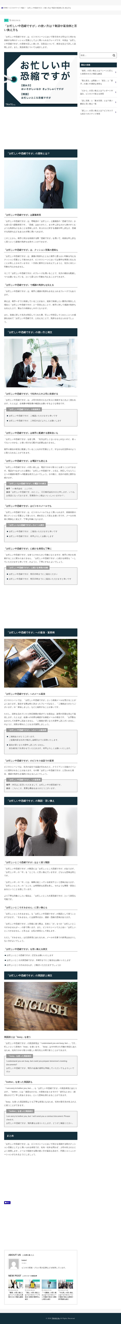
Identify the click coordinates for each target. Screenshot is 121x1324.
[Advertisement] (24, 126)
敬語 (6, 20)
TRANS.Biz (56, 1318)
